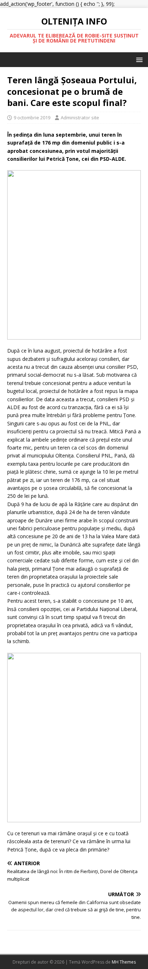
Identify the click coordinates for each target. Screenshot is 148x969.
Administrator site (80, 117)
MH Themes (124, 962)
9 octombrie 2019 (32, 117)
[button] (138, 59)
